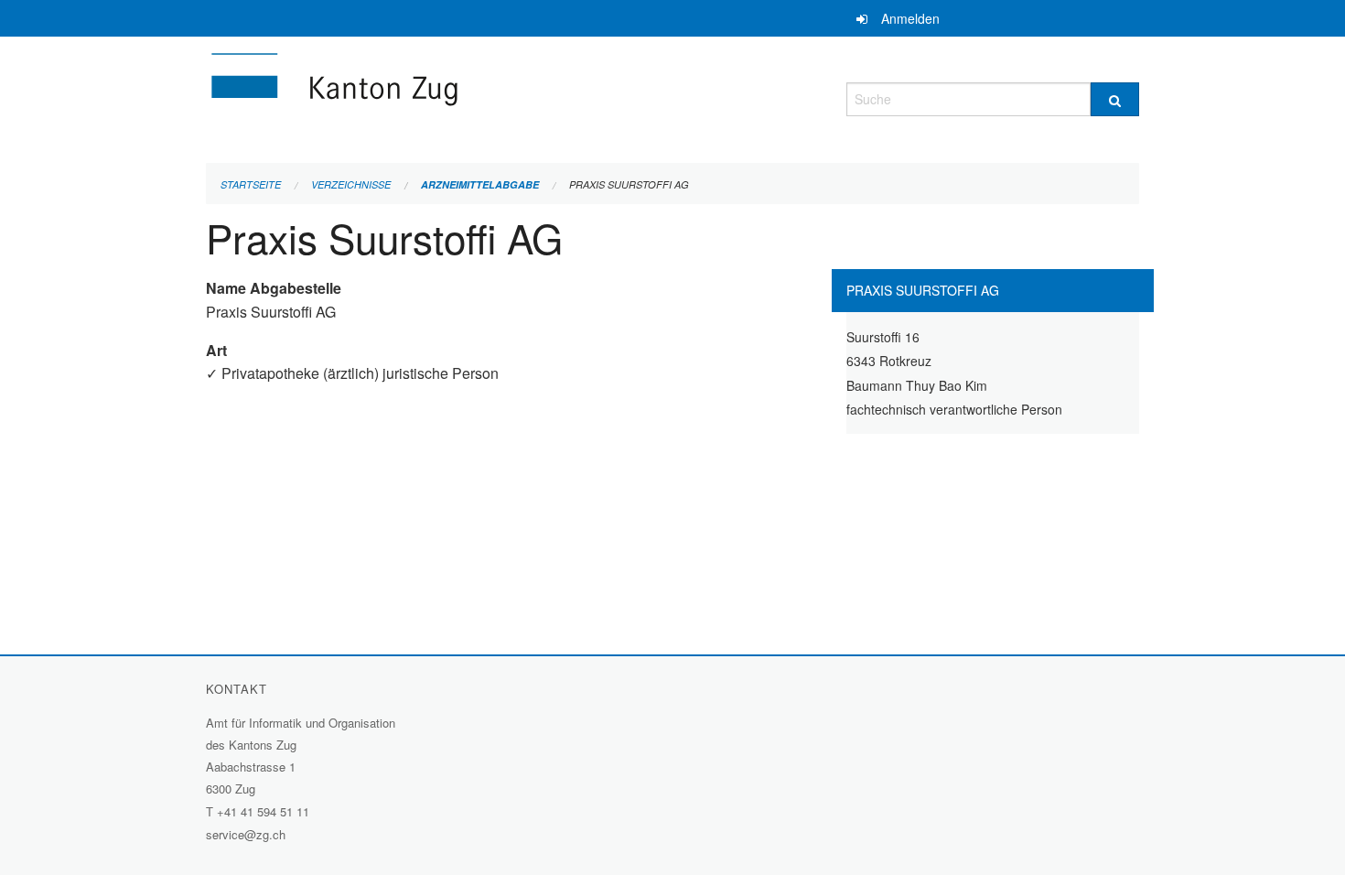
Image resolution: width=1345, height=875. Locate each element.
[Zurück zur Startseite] (444, 96)
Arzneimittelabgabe (480, 184)
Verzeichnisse (351, 184)
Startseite (251, 184)
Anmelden (910, 18)
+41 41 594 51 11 (263, 811)
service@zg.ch (245, 834)
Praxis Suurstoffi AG (629, 184)
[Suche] (1115, 99)
